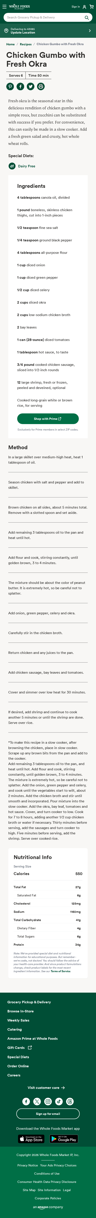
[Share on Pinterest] (10, 86)
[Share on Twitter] (30, 86)
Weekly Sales (18, 1020)
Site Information (49, 1190)
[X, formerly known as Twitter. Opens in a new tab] (37, 1101)
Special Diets (18, 1056)
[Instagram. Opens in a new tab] (48, 1101)
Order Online (18, 1066)
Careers (13, 1075)
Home (10, 44)
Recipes (25, 44)
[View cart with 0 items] (91, 6)
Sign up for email (48, 1114)
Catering (14, 1029)
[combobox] (44, 17)
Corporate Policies (48, 1198)
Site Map (29, 1190)
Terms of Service (60, 971)
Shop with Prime (45, 419)
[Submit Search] (87, 17)
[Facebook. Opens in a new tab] (26, 1101)
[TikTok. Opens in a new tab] (59, 1101)
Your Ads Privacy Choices (58, 1165)
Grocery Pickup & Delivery (29, 1002)
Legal (67, 1190)
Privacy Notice (27, 1165)
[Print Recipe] (41, 86)
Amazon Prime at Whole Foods (32, 1038)
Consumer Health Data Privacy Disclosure (46, 1182)
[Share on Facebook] (20, 86)
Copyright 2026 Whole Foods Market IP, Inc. (48, 1155)
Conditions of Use (47, 1173)
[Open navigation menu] (4, 6)
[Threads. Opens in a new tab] (70, 1101)
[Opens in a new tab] (32, 1138)
